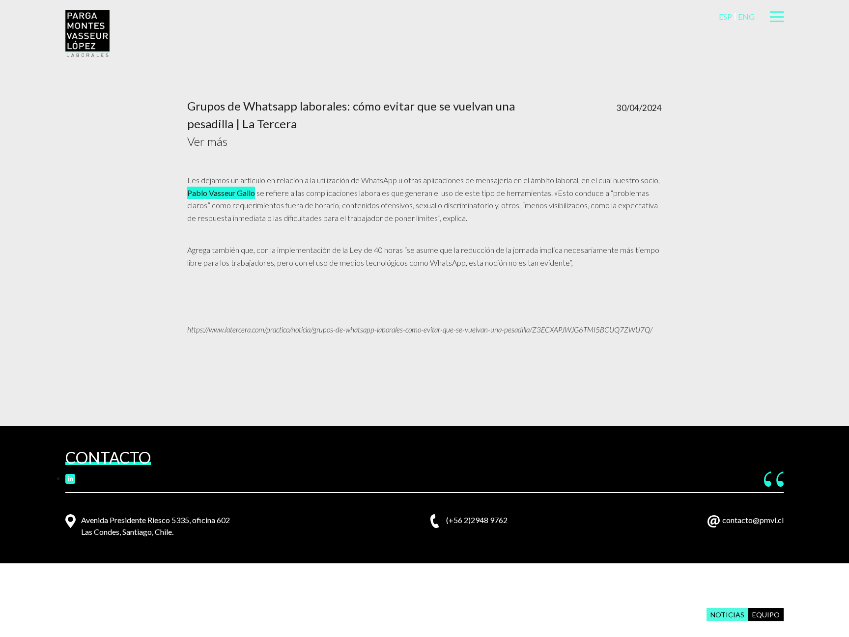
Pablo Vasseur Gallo (221, 192)
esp (725, 16)
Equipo (766, 614)
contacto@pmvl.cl (753, 520)
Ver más (207, 141)
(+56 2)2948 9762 (477, 520)
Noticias (727, 614)
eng (746, 16)
